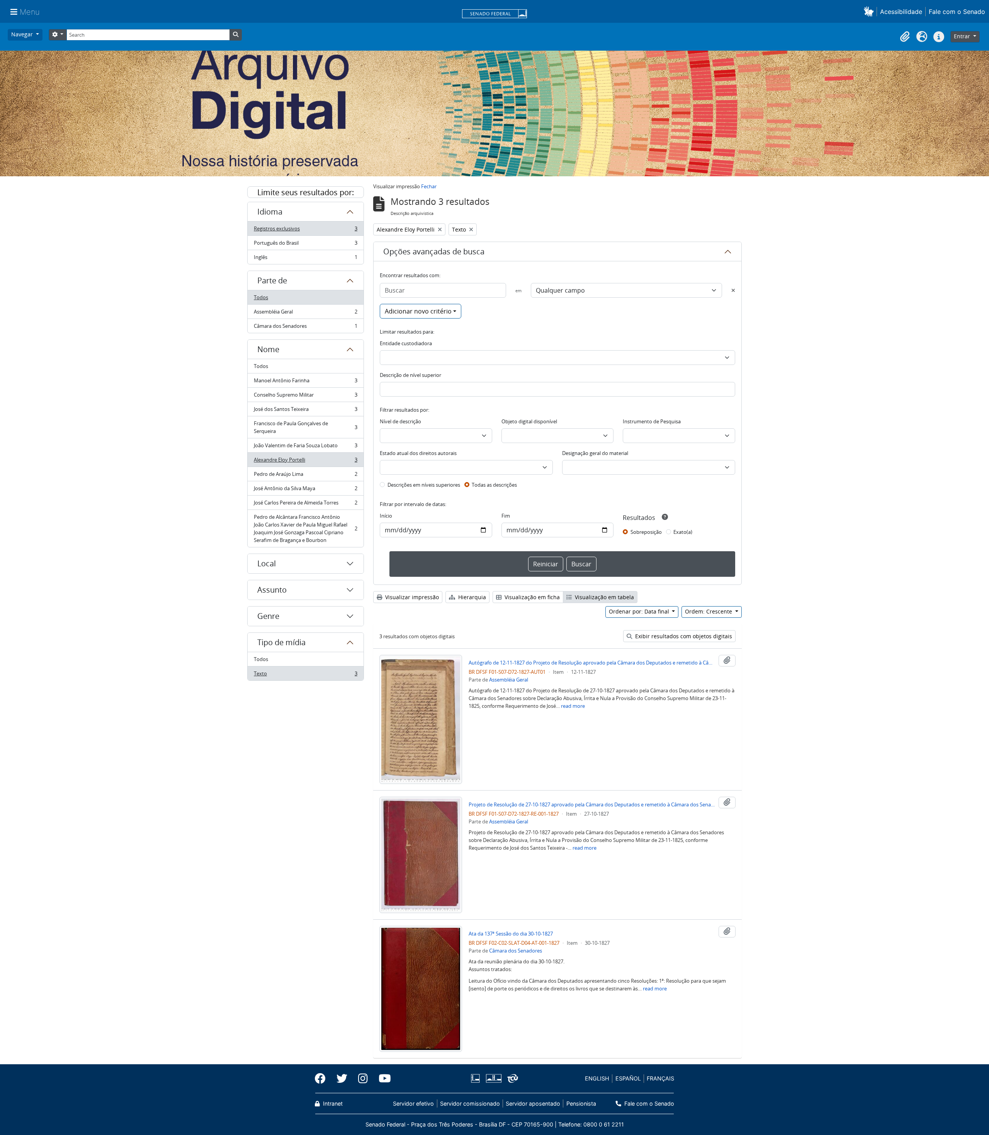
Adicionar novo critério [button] (418, 311)
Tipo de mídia (281, 642)
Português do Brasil (305, 244)
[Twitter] (342, 1078)
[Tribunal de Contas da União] (511, 1078)
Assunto (272, 590)
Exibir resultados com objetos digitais (683, 636)
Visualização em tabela (603, 597)
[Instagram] (363, 1078)
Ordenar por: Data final (640, 611)
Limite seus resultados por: (305, 192)
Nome (268, 349)
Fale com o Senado (957, 11)
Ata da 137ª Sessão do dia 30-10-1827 (511, 933)
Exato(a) (682, 531)
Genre (268, 616)
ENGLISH (597, 1078)
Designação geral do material (595, 453)
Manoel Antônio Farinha (305, 382)
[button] (870, 11)
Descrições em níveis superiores (423, 484)
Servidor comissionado (470, 1103)
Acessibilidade (901, 11)
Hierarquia (471, 597)
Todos (261, 297)
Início (386, 515)
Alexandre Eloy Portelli (305, 461)
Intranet (332, 1103)
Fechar (429, 186)
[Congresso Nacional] (493, 1078)
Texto (305, 675)
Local (266, 563)
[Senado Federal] (494, 14)
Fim (505, 515)
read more (573, 705)
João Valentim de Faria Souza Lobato (305, 447)
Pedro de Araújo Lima (305, 475)
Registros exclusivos (305, 230)
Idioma (269, 211)
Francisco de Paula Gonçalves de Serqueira (305, 427)
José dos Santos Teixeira (305, 411)
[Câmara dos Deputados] (477, 1078)
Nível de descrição (400, 421)
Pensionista (581, 1103)
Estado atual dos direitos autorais (418, 453)
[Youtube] (382, 1078)
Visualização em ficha (531, 597)
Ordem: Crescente (709, 611)
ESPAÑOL (628, 1078)
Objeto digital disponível (529, 421)
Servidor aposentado (533, 1103)
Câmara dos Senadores (305, 327)
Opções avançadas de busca (433, 251)
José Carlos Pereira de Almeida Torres (305, 504)
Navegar (22, 34)
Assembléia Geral (305, 313)
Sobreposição (646, 531)
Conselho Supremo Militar (305, 396)
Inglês (305, 259)
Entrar (963, 36)
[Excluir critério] (733, 290)
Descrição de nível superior (410, 375)
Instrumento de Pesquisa (652, 421)
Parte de (272, 280)
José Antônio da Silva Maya (305, 490)
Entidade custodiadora (406, 343)
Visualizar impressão (411, 597)
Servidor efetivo (413, 1103)
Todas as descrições (494, 484)
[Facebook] (323, 1078)
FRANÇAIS (660, 1078)
